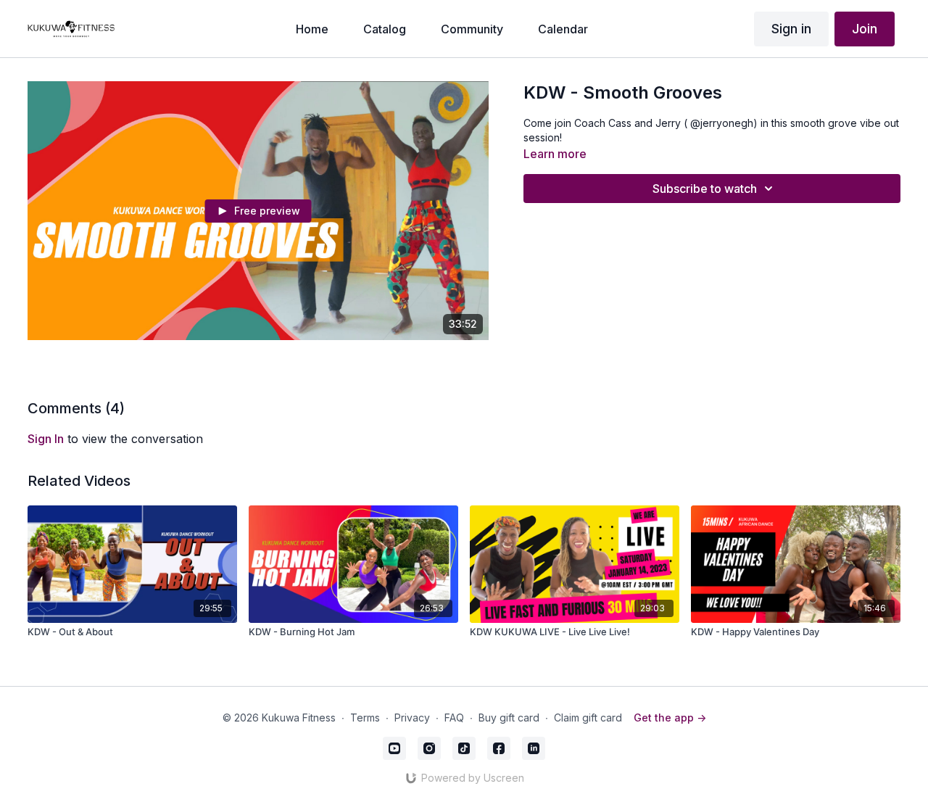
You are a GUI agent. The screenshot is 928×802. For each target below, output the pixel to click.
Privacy (412, 717)
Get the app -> (670, 717)
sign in (46, 438)
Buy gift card (508, 717)
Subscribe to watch (704, 188)
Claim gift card (588, 717)
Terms (365, 717)
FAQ (454, 717)
